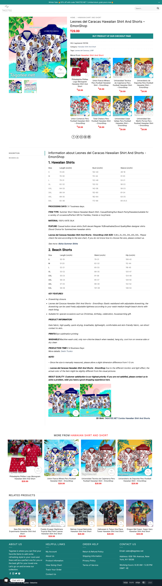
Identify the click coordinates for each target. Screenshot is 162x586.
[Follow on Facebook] (10, 574)
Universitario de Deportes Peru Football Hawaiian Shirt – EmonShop (143, 83)
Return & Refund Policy (93, 551)
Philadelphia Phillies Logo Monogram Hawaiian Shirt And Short (80, 82)
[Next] (63, 47)
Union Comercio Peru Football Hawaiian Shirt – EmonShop (79, 121)
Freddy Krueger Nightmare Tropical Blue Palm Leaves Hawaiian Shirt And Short (52, 531)
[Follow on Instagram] (13, 574)
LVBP (92, 50)
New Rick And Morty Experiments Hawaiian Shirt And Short (22, 531)
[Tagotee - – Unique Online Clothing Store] (13, 8)
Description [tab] (14, 153)
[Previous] (13, 47)
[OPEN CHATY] (6, 580)
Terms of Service (90, 565)
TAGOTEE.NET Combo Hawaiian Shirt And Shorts (127, 418)
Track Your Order (54, 569)
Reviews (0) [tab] (14, 158)
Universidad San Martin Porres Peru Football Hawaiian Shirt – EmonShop (143, 122)
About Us (50, 556)
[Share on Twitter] (77, 137)
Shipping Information (92, 556)
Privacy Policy (89, 560)
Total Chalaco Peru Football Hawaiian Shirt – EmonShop (101, 121)
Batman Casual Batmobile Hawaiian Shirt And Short (81, 530)
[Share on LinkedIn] (89, 137)
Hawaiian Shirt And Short (89, 18)
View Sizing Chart (54, 565)
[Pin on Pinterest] (85, 137)
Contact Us (51, 574)
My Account (51, 551)
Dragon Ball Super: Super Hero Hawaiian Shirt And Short (140, 530)
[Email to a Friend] (81, 137)
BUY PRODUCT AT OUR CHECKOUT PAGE (112, 36)
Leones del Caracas (82, 50)
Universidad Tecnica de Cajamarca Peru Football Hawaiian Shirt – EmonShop (122, 83)
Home (72, 18)
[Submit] (158, 8)
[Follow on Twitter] (16, 574)
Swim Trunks (66, 351)
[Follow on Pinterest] (19, 574)
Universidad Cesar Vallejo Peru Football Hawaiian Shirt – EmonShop (122, 122)
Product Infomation (54, 560)
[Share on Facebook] (73, 137)
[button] (12, 75)
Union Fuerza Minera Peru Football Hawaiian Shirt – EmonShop (101, 82)
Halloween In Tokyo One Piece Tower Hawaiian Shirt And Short (110, 530)
